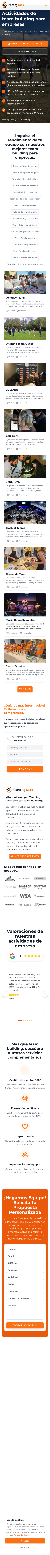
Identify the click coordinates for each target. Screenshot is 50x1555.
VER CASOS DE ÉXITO (27, 856)
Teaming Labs (8, 120)
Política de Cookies (22, 1535)
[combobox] (25, 1284)
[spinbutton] (25, 1298)
